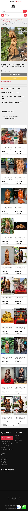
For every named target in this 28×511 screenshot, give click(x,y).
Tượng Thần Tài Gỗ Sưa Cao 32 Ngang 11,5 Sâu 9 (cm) (7, 358)
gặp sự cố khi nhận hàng (7, 449)
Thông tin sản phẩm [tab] (7, 111)
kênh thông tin (18, 440)
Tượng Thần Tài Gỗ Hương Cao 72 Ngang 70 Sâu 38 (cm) (7, 148)
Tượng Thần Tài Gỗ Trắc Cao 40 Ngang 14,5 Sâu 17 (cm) (7, 178)
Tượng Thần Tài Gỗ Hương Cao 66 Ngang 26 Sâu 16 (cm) (20, 148)
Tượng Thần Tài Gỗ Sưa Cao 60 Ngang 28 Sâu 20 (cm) (7, 268)
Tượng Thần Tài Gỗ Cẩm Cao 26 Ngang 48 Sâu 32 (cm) (20, 298)
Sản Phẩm (12, 505)
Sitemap (16, 505)
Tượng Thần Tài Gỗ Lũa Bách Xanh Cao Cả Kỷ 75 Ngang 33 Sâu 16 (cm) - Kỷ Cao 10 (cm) (7, 418)
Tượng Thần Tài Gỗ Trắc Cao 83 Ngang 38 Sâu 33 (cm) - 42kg (20, 388)
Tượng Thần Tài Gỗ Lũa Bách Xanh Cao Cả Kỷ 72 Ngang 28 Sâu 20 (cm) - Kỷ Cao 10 (20, 268)
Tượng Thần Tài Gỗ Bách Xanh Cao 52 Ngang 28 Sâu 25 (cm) (7, 238)
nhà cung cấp (18, 438)
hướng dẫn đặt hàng (6, 441)
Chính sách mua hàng (3, 462)
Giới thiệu (17, 435)
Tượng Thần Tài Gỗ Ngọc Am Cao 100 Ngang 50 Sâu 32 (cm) (20, 178)
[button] (2, 44)
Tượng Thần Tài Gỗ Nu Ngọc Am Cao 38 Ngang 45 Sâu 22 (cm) (7, 328)
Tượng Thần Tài (6, 21)
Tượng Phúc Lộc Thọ (18, 20)
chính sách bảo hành (3, 458)
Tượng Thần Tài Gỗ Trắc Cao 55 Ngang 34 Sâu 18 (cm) (7, 388)
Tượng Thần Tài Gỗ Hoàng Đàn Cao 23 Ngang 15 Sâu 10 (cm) (20, 328)
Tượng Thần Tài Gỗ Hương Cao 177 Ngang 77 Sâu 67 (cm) (20, 208)
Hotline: (15, 1)
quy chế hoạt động (4, 465)
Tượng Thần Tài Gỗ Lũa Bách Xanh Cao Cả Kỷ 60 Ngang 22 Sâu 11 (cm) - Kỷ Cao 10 (7, 298)
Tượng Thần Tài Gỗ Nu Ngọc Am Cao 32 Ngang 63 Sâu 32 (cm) (20, 238)
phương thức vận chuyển (5, 446)
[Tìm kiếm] (25, 11)
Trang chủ (3, 20)
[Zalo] (19, 507)
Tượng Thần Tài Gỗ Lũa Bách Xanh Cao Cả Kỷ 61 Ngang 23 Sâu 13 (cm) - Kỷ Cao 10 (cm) (20, 418)
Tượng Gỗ (9, 20)
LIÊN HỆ (16, 442)
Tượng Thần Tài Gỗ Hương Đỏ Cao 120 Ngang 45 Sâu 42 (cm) (7, 208)
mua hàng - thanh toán (6, 443)
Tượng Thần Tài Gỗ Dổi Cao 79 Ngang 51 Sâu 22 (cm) (20, 358)
